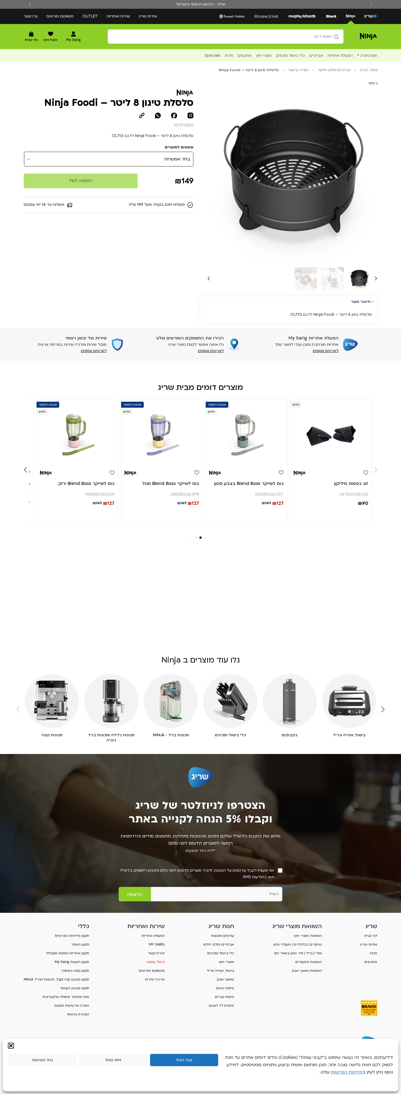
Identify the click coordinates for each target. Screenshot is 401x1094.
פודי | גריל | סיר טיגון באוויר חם (298, 953)
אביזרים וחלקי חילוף (334, 70)
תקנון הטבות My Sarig (72, 962)
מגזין (373, 953)
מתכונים (370, 962)
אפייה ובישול (298, 70)
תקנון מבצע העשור (74, 988)
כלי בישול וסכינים (220, 953)
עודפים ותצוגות (222, 936)
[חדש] (331, 432)
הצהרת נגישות (78, 1014)
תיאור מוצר (361, 301)
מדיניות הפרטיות (347, 1072)
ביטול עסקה (155, 962)
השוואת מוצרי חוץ (308, 936)
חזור (372, 83)
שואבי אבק (225, 979)
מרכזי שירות (155, 979)
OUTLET (90, 16)
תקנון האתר (80, 944)
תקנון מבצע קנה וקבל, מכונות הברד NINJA (56, 979)
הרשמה (134, 895)
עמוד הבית (369, 70)
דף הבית (370, 936)
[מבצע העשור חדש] (246, 432)
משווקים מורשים (60, 16)
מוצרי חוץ (226, 962)
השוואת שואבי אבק (307, 970)
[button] (11, 1045)
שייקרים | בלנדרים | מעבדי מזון (298, 944)
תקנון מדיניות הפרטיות (72, 936)
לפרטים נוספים (326, 350)
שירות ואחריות (118, 16)
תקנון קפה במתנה (75, 970)
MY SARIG (157, 944)
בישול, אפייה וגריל (220, 970)
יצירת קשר (156, 953)
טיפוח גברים (224, 997)
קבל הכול (184, 1060)
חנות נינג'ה (368, 55)
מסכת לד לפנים (221, 1005)
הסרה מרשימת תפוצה (71, 1005)
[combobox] (225, 36)
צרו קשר (31, 16)
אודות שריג (148, 16)
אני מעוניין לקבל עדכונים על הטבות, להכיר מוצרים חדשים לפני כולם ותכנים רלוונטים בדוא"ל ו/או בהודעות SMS (197, 874)
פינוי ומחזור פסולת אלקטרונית (66, 997)
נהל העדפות (42, 1060)
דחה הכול (113, 1060)
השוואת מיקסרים (308, 962)
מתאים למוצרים (179, 147)
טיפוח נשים (225, 988)
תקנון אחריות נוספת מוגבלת (67, 953)
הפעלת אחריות (153, 936)
